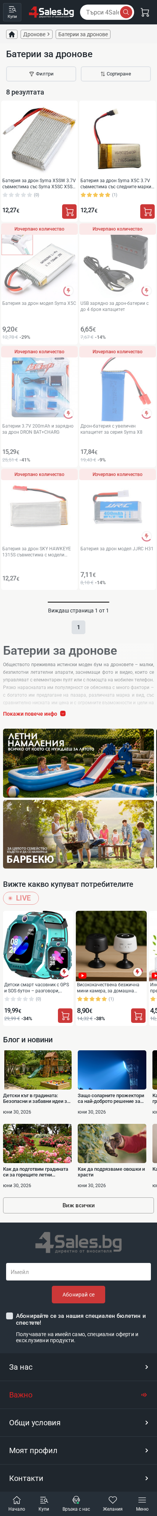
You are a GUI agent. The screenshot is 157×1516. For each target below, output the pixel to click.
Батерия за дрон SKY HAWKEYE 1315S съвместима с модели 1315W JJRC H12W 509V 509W (36, 551)
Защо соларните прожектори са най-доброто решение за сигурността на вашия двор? (111, 1098)
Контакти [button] (26, 1478)
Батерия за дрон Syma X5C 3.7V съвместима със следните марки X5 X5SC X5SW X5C (115, 183)
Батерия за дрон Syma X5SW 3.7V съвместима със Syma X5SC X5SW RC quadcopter (39, 183)
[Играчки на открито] (78, 763)
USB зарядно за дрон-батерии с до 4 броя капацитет (114, 306)
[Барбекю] (78, 834)
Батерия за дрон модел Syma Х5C (39, 303)
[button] (78, 1367)
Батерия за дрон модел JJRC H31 (117, 548)
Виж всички (78, 1205)
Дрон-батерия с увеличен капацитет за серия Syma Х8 (111, 428)
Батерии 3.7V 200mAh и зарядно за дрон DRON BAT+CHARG (38, 428)
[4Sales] (51, 12)
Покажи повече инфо (30, 714)
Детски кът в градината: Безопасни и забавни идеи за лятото (36, 1098)
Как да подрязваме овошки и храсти (111, 1172)
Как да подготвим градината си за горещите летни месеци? (35, 1172)
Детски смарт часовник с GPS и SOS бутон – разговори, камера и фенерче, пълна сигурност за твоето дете (36, 987)
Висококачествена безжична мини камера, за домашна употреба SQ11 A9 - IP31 (108, 987)
